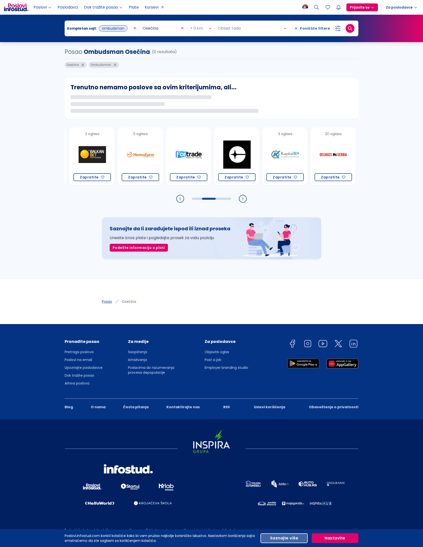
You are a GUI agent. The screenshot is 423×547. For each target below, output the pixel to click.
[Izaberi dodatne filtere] (338, 28)
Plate (134, 7)
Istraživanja (137, 359)
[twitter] (338, 344)
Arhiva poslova (77, 383)
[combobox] (99, 28)
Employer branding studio (226, 367)
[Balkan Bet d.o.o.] (82, 156)
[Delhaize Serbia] (323, 156)
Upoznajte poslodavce (84, 367)
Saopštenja (137, 351)
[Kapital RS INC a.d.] (275, 156)
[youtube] (323, 344)
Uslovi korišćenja (269, 407)
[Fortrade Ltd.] (178, 156)
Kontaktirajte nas (183, 407)
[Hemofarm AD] (130, 156)
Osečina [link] (129, 301)
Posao (107, 301)
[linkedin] (353, 344)
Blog (69, 407)
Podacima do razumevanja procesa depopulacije (151, 370)
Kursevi (151, 7)
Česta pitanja (136, 407)
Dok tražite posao (79, 375)
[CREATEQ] (227, 156)
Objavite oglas (217, 351)
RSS (226, 407)
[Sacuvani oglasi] (327, 7)
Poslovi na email (78, 359)
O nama (98, 407)
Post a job (213, 359)
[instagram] (308, 344)
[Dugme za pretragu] (350, 28)
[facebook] (292, 344)
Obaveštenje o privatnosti (333, 407)
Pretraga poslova (79, 351)
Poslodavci (68, 7)
